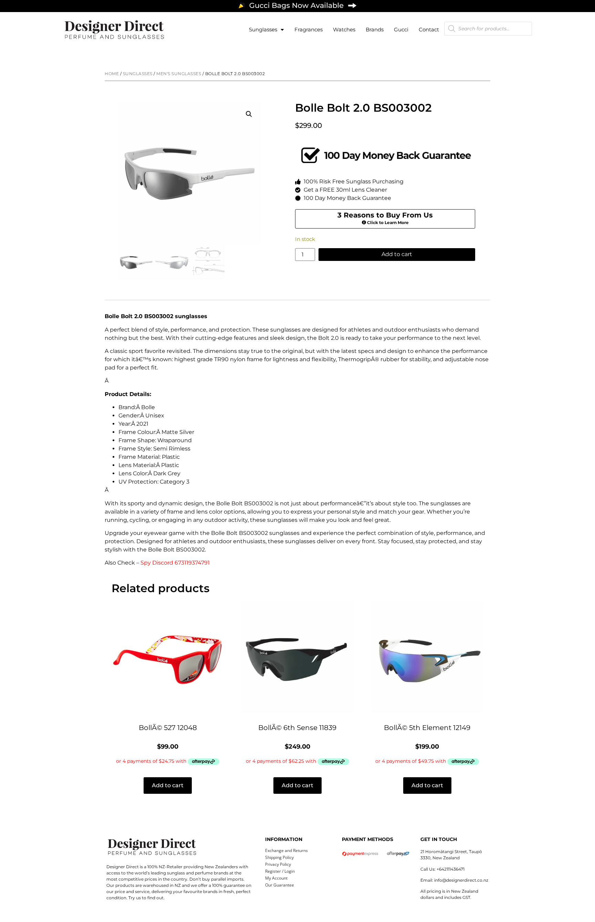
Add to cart (397, 254)
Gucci (401, 29)
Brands (375, 29)
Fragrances (308, 29)
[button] (249, 114)
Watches (344, 29)
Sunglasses (263, 29)
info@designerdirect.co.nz (461, 880)
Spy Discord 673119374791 (175, 562)
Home (112, 73)
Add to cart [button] (168, 785)
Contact (429, 29)
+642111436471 (450, 869)
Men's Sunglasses (178, 73)
